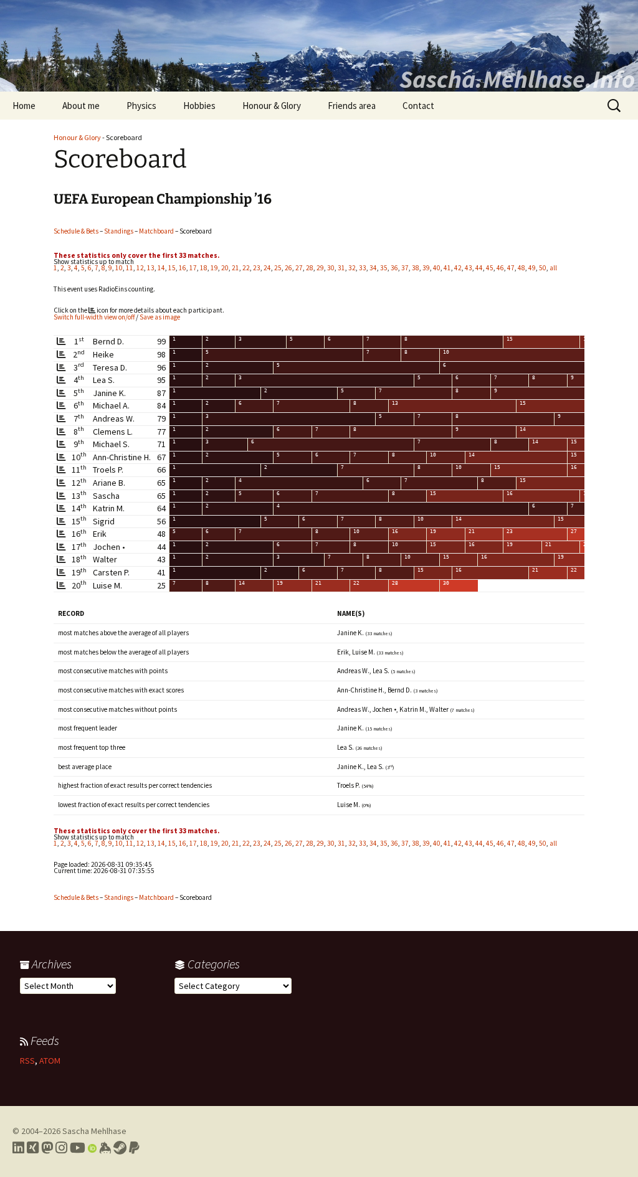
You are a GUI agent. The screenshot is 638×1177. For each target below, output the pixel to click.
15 (172, 267)
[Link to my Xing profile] (33, 1147)
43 (468, 267)
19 (214, 267)
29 (320, 267)
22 (246, 267)
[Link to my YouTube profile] (77, 1147)
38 (415, 267)
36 (394, 267)
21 (235, 267)
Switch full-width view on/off (94, 317)
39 (426, 267)
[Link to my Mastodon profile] (47, 1147)
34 (373, 267)
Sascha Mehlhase (94, 1131)
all (553, 267)
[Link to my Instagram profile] (61, 1147)
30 (331, 267)
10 (119, 267)
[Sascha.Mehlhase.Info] (319, 46)
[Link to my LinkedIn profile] (18, 1147)
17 (193, 267)
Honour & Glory (271, 105)
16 (182, 267)
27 (299, 267)
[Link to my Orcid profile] (92, 1147)
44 (479, 267)
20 (225, 267)
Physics (141, 105)
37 (405, 267)
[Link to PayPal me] (134, 1147)
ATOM (49, 1060)
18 (203, 267)
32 (352, 267)
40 (436, 267)
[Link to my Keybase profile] (105, 1147)
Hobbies (199, 105)
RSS (27, 1060)
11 (129, 267)
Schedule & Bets (76, 231)
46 (500, 267)
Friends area (352, 105)
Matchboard (156, 231)
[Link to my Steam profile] (119, 1147)
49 (532, 267)
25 (278, 267)
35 (384, 267)
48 (521, 267)
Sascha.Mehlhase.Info (517, 79)
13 (151, 267)
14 (161, 267)
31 (341, 267)
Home (24, 105)
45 (489, 267)
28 (309, 267)
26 (288, 267)
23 (256, 267)
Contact (418, 105)
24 (267, 267)
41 (447, 267)
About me (81, 105)
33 (362, 267)
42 (458, 267)
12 (140, 267)
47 (511, 267)
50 (542, 267)
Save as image (160, 317)
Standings (118, 231)
